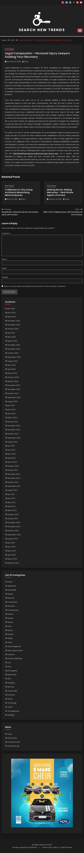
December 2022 (13, 425)
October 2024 (12, 353)
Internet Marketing (14, 658)
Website (5, 277)
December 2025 (13, 321)
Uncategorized (13, 711)
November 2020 (13, 526)
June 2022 (11, 450)
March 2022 (12, 462)
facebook (70, 2)
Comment (6, 233)
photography (12, 671)
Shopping (11, 683)
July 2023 (11, 405)
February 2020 (13, 563)
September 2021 (14, 486)
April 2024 (11, 369)
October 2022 (12, 434)
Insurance (11, 654)
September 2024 (14, 357)
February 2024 (13, 377)
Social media (12, 691)
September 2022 (14, 438)
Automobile (11, 590)
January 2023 (12, 422)
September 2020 (14, 534)
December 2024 (13, 345)
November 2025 (13, 325)
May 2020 (11, 551)
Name (5, 259)
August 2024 (12, 361)
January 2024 (12, 381)
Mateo (26, 62)
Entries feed (12, 738)
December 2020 (13, 522)
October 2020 (12, 530)
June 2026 (11, 312)
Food (9, 626)
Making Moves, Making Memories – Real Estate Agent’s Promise (60, 192)
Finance (10, 618)
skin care (10, 687)
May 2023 (11, 413)
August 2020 (12, 539)
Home (9, 642)
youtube (81, 2)
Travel (9, 707)
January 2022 (12, 470)
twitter (73, 2)
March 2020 (12, 559)
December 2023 (13, 385)
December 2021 (13, 474)
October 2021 (12, 482)
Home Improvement (15, 650)
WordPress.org (13, 746)
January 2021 (12, 518)
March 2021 (12, 510)
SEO (9, 679)
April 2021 (11, 506)
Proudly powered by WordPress (25, 847)
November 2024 (13, 349)
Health (10, 638)
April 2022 (11, 458)
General (10, 634)
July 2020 (11, 543)
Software (11, 695)
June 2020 (11, 547)
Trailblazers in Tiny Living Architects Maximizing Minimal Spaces (18, 192)
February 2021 (13, 514)
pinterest (77, 2)
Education (11, 606)
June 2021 (11, 498)
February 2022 (13, 466)
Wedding (10, 715)
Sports (10, 699)
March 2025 (12, 341)
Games (10, 630)
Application (11, 586)
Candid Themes (66, 847)
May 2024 (11, 365)
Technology (12, 703)
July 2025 (11, 333)
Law (9, 662)
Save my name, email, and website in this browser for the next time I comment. (35, 286)
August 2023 (12, 401)
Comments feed (13, 742)
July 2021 (11, 494)
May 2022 (11, 454)
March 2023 (12, 417)
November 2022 (13, 430)
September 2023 (14, 397)
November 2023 (13, 389)
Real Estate (9, 49)
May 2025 (11, 337)
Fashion (10, 614)
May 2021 (11, 502)
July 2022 (11, 446)
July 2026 (11, 308)
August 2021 (12, 490)
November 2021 (13, 478)
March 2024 (12, 373)
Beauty (10, 594)
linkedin (66, 2)
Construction (12, 602)
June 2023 (11, 409)
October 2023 (12, 393)
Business (10, 598)
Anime (9, 582)
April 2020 (11, 555)
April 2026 (11, 317)
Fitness (10, 622)
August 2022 (12, 442)
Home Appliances (14, 646)
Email (4, 268)
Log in (9, 734)
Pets (9, 666)
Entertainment (13, 610)
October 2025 (12, 329)
